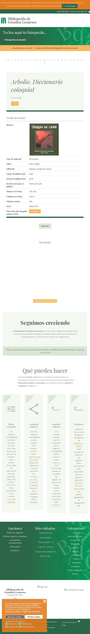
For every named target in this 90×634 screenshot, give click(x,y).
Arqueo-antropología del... (46, 551)
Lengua (75, 551)
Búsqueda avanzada (15, 39)
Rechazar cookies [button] (15, 617)
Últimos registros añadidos (15, 536)
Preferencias (26, 624)
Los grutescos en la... (45, 257)
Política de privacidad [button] (31, 611)
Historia (75, 547)
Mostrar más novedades (45, 301)
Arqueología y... (46, 537)
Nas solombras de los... (33, 281)
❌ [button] (45, 601)
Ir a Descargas (70, 6)
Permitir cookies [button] (33, 617)
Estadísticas (12, 627)
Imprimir (45, 226)
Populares (15, 550)
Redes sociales (27, 627)
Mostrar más (45, 556)
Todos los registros (15, 532)
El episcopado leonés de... (20, 257)
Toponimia (76, 562)
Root (24, 261)
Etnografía (75, 540)
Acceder (34, 211)
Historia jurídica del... (69, 257)
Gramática (76, 555)
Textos (75, 574)
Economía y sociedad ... (57, 281)
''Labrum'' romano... (46, 547)
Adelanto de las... (46, 533)
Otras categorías (75, 570)
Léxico (76, 559)
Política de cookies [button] (13, 611)
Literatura (75, 566)
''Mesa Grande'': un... (46, 542)
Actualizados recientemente (15, 541)
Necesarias (12, 624)
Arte (75, 532)
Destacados (15, 546)
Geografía (75, 544)
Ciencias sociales (75, 536)
